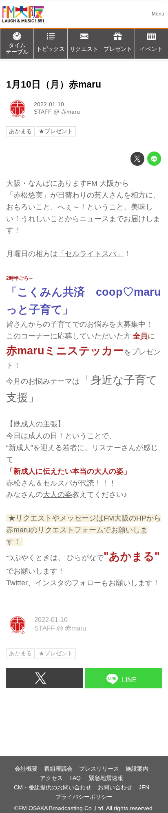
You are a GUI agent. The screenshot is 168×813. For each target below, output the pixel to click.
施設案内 (137, 768)
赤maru (70, 111)
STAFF (43, 111)
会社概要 (26, 768)
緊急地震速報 (106, 778)
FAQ (75, 778)
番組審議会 (58, 768)
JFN (144, 787)
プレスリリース (99, 768)
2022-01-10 (49, 104)
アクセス (51, 778)
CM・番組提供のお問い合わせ (52, 787)
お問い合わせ (115, 787)
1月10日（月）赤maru (53, 84)
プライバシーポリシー (84, 796)
